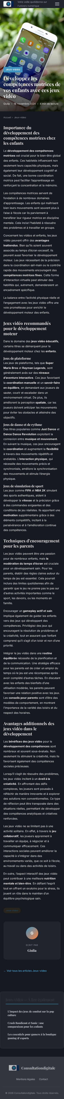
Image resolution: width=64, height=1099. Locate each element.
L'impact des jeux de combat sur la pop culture (31, 1013)
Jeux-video (13, 69)
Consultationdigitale (38, 1067)
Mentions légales (25, 1079)
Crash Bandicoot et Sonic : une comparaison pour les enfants (26, 1024)
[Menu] (57, 4)
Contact (43, 1079)
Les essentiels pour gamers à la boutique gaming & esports (32, 1036)
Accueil (7, 117)
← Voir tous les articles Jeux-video (25, 970)
